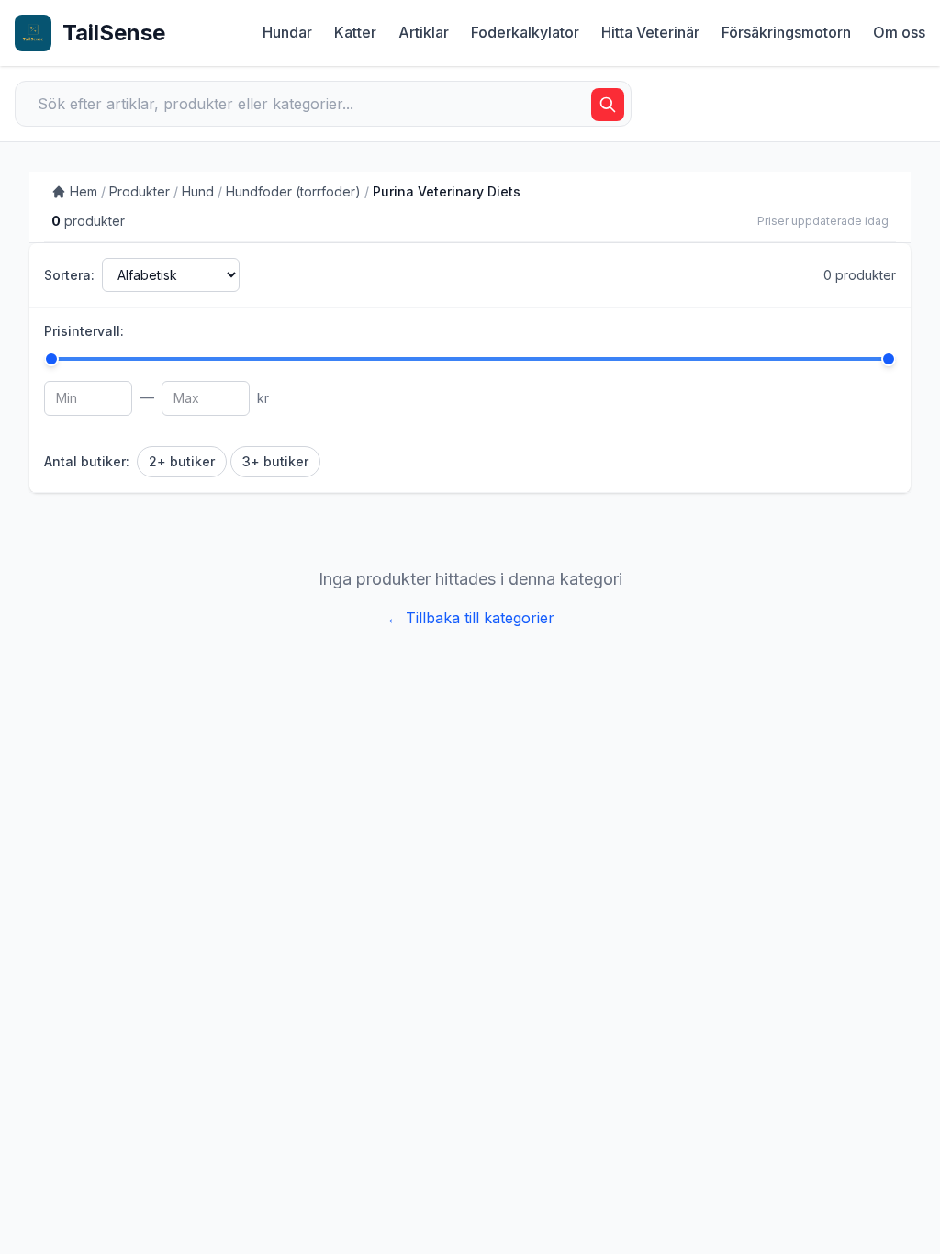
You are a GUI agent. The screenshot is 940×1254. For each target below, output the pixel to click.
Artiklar (423, 32)
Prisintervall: (84, 331)
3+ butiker (275, 461)
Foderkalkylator (525, 32)
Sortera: (69, 275)
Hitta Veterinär (650, 32)
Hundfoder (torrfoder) (293, 191)
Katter (355, 32)
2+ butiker (182, 461)
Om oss (899, 32)
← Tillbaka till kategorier (470, 618)
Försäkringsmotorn (786, 32)
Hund (198, 191)
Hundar (287, 32)
